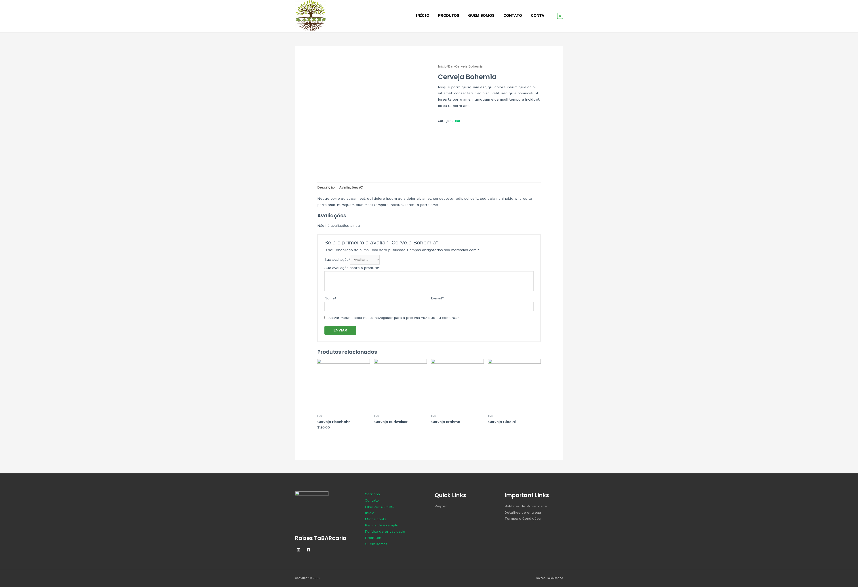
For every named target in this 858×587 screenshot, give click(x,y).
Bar (451, 66)
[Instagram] (298, 549)
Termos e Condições (523, 519)
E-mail (437, 298)
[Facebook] (308, 549)
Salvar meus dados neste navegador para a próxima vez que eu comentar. (394, 318)
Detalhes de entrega (523, 513)
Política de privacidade (385, 532)
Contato (512, 15)
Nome (330, 298)
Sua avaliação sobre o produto (352, 268)
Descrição (326, 187)
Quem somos (481, 15)
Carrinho (372, 494)
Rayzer (441, 506)
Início (422, 15)
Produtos (448, 15)
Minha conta (376, 519)
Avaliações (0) (351, 187)
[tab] (326, 187)
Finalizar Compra (379, 507)
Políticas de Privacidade (526, 506)
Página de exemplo (381, 525)
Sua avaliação (337, 260)
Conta (537, 15)
